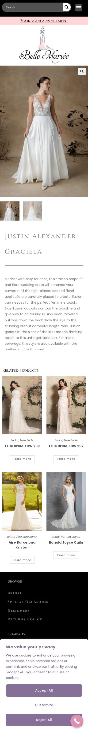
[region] (44, 685)
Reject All (44, 719)
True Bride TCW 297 (66, 446)
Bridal (14, 440)
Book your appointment (44, 20)
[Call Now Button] (76, 721)
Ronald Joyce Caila (66, 542)
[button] (78, 7)
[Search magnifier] (67, 7)
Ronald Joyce (70, 537)
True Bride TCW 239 (22, 446)
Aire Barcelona (26, 537)
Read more (22, 459)
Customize (44, 705)
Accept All (44, 690)
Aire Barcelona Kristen (22, 545)
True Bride (26, 440)
